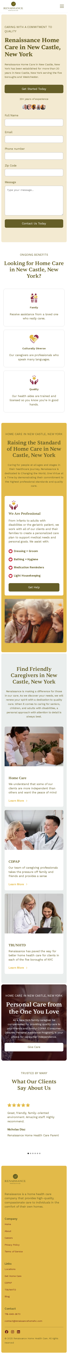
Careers (9, 1238)
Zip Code (11, 165)
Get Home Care (13, 1276)
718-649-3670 (12, 1314)
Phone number (15, 148)
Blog (7, 1296)
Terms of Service (14, 1251)
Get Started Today (34, 88)
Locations (10, 1269)
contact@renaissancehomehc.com (23, 1321)
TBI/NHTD (10, 1289)
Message (10, 182)
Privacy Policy (12, 1244)
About (8, 1231)
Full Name (11, 115)
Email (8, 132)
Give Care (34, 1047)
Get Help (34, 587)
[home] (13, 6)
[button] (61, 6)
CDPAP (8, 1282)
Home (8, 1224)
